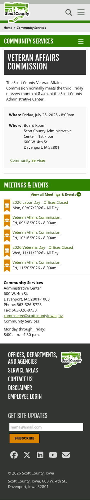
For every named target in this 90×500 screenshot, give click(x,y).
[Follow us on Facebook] (14, 456)
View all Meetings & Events (53, 194)
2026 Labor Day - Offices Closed (40, 202)
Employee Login (25, 396)
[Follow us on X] (27, 456)
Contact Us (20, 379)
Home (8, 28)
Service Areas (23, 370)
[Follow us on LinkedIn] (40, 456)
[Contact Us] (66, 456)
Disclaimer (20, 387)
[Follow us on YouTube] (53, 456)
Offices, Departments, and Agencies (32, 358)
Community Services (28, 41)
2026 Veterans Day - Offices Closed (42, 247)
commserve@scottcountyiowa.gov (33, 315)
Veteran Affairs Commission (36, 217)
